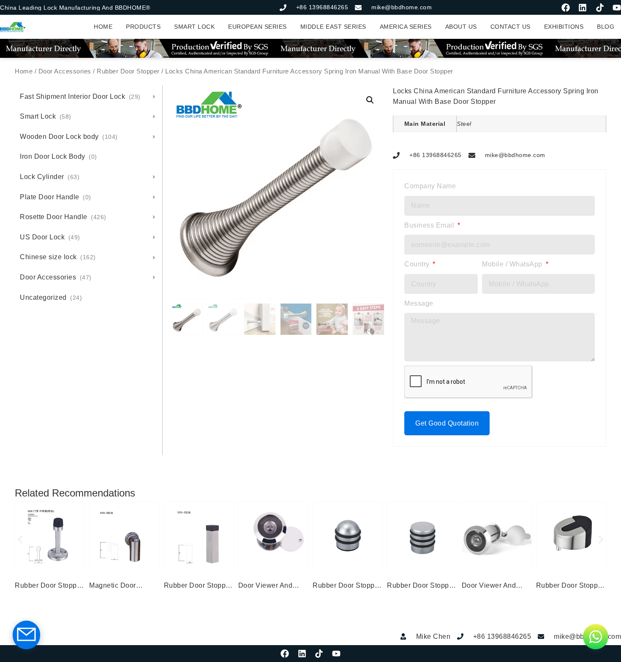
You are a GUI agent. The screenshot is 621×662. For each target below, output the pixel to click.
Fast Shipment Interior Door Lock (80, 96)
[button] (370, 100)
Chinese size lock (58, 256)
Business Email (430, 225)
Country (417, 264)
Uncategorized (51, 297)
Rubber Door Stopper (128, 71)
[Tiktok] (600, 7)
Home (24, 71)
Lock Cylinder (49, 176)
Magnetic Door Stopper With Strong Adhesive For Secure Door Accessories (123, 586)
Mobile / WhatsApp (513, 264)
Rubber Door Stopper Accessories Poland (347, 586)
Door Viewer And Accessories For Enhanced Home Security (265, 586)
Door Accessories (64, 71)
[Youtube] (617, 7)
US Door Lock (50, 237)
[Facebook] (565, 7)
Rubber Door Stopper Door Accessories (198, 586)
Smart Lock (45, 116)
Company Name (430, 186)
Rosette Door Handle (63, 216)
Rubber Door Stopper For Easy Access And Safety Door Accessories (49, 586)
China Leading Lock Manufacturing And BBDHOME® (75, 8)
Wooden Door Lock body (69, 136)
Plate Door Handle (55, 197)
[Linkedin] (582, 7)
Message (418, 303)
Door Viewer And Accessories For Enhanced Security (492, 586)
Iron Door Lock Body (58, 156)
